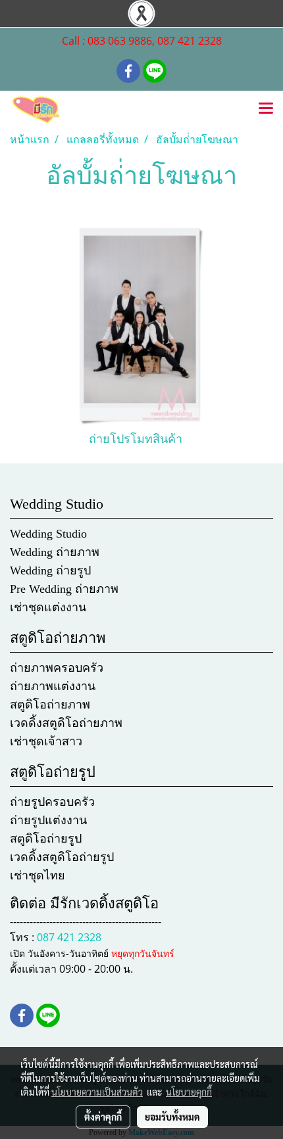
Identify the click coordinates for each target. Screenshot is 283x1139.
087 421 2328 (69, 937)
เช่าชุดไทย (37, 875)
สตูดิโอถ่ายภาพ (50, 704)
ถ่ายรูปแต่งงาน (48, 820)
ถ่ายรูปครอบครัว (52, 801)
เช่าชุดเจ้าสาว (46, 741)
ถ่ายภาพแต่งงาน (52, 686)
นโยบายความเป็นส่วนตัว (97, 1092)
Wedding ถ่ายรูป (50, 570)
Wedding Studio (48, 533)
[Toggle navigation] (265, 109)
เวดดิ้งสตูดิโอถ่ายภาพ (66, 723)
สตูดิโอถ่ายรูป (46, 838)
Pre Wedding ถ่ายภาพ (64, 588)
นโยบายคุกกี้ (189, 1092)
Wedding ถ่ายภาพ (54, 552)
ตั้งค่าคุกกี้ (103, 1117)
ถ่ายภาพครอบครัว (56, 667)
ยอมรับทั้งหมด (172, 1117)
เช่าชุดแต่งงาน (48, 607)
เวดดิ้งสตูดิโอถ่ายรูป (62, 857)
